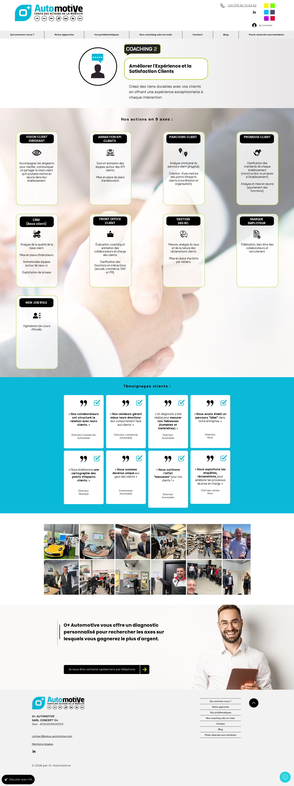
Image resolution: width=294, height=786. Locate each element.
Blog (220, 729)
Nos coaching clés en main (220, 718)
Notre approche (220, 706)
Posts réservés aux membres (220, 735)
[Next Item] (245, 559)
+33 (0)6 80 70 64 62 (242, 5)
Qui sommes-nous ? (220, 701)
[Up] (253, 703)
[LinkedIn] (254, 12)
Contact (220, 723)
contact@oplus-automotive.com (52, 736)
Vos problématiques (220, 712)
